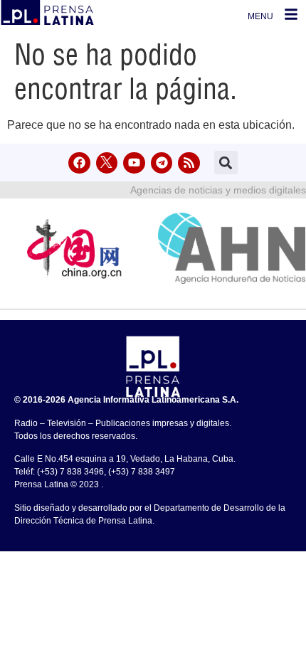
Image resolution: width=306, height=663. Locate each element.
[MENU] (291, 14)
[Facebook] (79, 163)
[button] (226, 162)
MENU (260, 16)
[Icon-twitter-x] (107, 163)
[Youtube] (134, 163)
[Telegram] (162, 163)
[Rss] (189, 163)
